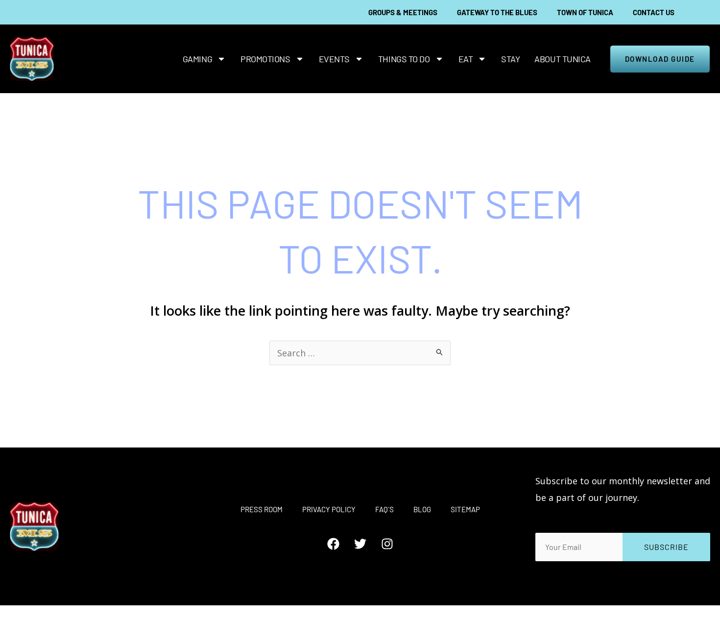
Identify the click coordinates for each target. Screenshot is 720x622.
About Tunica (562, 58)
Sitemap (465, 509)
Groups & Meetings (402, 12)
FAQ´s (384, 509)
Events (334, 58)
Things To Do (404, 58)
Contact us (653, 12)
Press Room (261, 509)
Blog (422, 509)
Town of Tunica (585, 12)
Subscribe (666, 546)
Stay (510, 58)
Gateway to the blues (497, 12)
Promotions (265, 58)
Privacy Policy (329, 509)
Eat (465, 58)
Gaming (197, 58)
